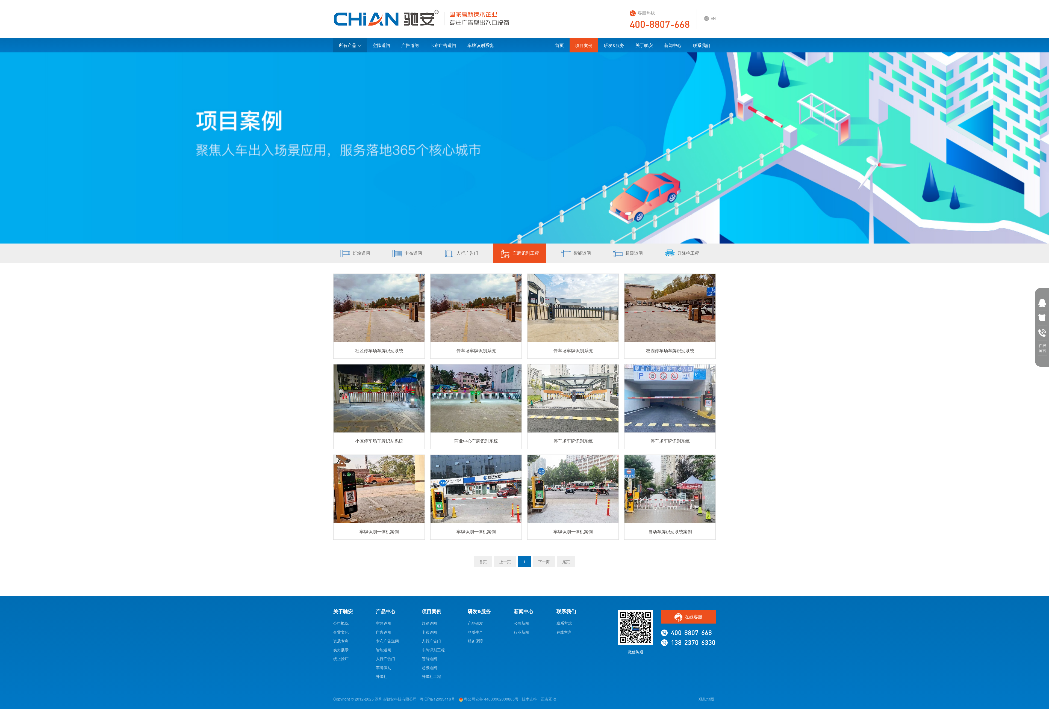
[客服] (1042, 300)
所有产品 (347, 45)
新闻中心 (673, 45)
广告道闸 (410, 45)
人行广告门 (467, 253)
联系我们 (701, 45)
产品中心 (386, 611)
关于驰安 (644, 45)
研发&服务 (614, 45)
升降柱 (381, 676)
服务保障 (475, 640)
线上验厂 (341, 658)
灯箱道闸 (361, 253)
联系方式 (564, 623)
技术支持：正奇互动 (539, 699)
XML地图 (706, 699)
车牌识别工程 (526, 253)
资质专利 (341, 640)
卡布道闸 (413, 253)
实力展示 (341, 649)
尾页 (566, 561)
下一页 (544, 561)
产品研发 (475, 623)
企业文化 (341, 632)
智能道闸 (582, 253)
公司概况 (341, 623)
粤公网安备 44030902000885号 (490, 699)
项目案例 (584, 45)
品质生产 (475, 632)
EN (713, 18)
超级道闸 (634, 253)
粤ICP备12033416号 (437, 699)
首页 (559, 45)
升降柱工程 (688, 253)
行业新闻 (521, 632)
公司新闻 (521, 623)
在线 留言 (1042, 346)
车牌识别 (383, 667)
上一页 (505, 561)
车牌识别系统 (480, 45)
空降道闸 (381, 45)
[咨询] (1042, 315)
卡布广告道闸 (443, 45)
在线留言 (564, 632)
